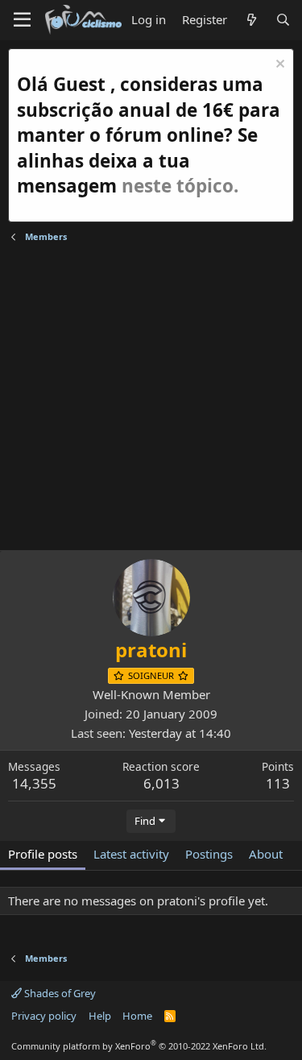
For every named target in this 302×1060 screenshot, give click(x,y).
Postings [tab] (209, 854)
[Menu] (22, 20)
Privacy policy (44, 1015)
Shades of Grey (59, 993)
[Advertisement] (151, 399)
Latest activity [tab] (131, 854)
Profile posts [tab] (42, 854)
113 (278, 783)
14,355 (34, 783)
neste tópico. (180, 185)
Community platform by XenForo (139, 1046)
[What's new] (251, 20)
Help (100, 1015)
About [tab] (266, 854)
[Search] (283, 20)
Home (137, 1015)
